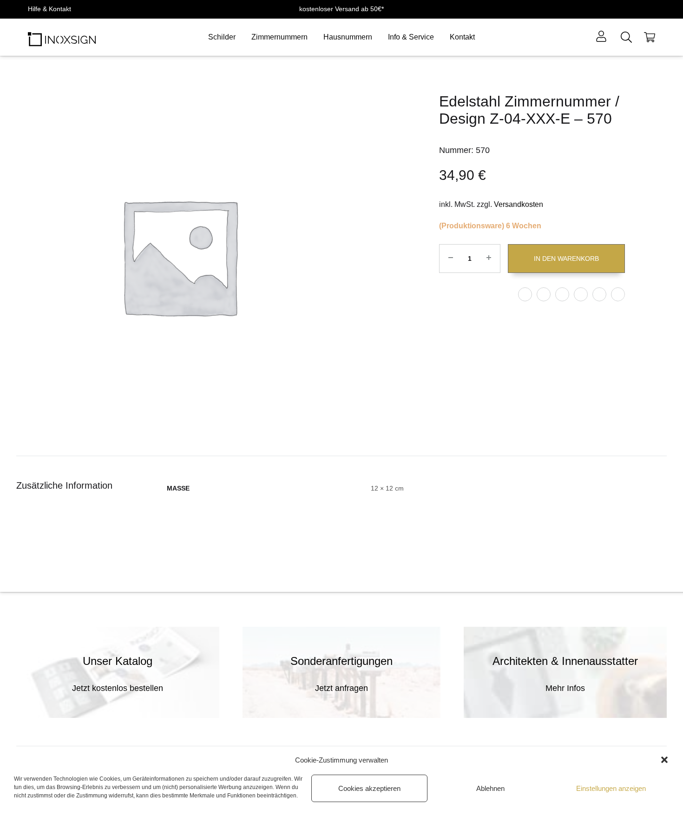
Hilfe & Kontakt (49, 9)
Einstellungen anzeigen (611, 788)
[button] (664, 759)
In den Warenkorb (566, 258)
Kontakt (462, 37)
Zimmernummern (279, 37)
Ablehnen (490, 788)
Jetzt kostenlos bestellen (117, 688)
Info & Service (411, 37)
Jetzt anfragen (341, 688)
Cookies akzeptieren (369, 788)
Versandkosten (518, 204)
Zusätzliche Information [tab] (64, 485)
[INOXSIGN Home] (62, 37)
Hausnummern (347, 37)
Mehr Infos (565, 688)
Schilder (222, 37)
